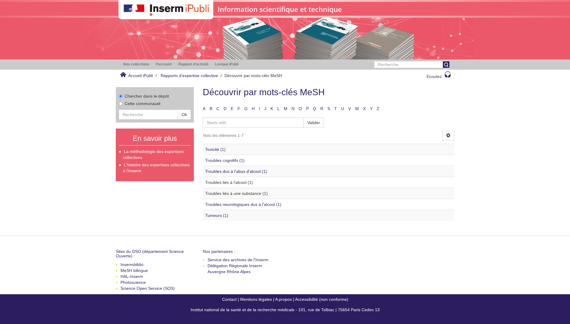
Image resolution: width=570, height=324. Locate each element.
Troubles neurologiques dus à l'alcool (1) (243, 204)
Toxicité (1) (215, 149)
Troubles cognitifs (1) (225, 160)
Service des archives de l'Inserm (238, 259)
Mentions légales (256, 299)
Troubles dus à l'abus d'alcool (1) (236, 171)
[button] (136, 64)
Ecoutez (434, 76)
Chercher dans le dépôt (147, 96)
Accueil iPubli (140, 75)
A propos (283, 299)
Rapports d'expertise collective (189, 75)
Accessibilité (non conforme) (321, 299)
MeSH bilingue (134, 270)
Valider (313, 122)
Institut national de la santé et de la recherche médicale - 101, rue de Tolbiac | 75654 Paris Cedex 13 (285, 309)
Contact (229, 299)
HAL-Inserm (132, 276)
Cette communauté (143, 103)
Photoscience (133, 282)
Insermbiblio (132, 264)
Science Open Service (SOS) (148, 288)
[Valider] (446, 64)
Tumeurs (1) (216, 215)
